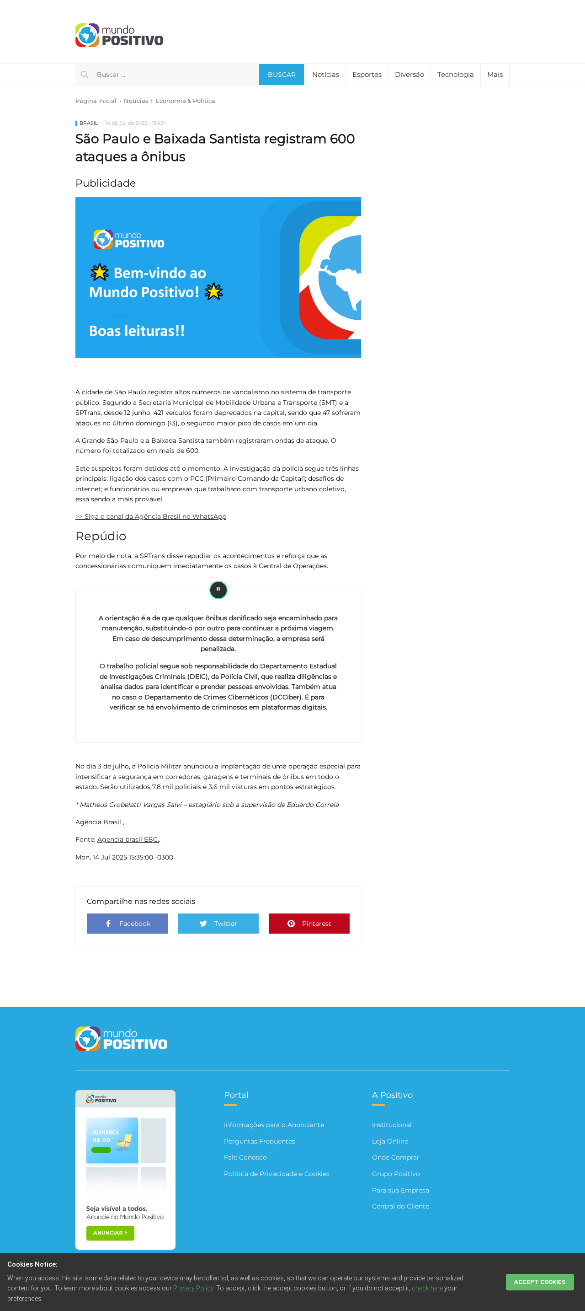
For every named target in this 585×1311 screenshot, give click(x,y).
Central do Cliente (400, 1206)
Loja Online (390, 1141)
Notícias (136, 100)
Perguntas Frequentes (259, 1141)
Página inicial (96, 100)
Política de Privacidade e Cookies (277, 1174)
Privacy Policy (193, 1288)
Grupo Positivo (396, 1174)
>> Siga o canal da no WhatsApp (150, 516)
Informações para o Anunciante (274, 1125)
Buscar (282, 74)
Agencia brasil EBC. (128, 839)
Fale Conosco (245, 1157)
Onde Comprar (396, 1157)
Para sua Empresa (400, 1190)
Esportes (367, 74)
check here (427, 1288)
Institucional (392, 1125)
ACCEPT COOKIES (540, 1282)
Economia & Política (185, 100)
